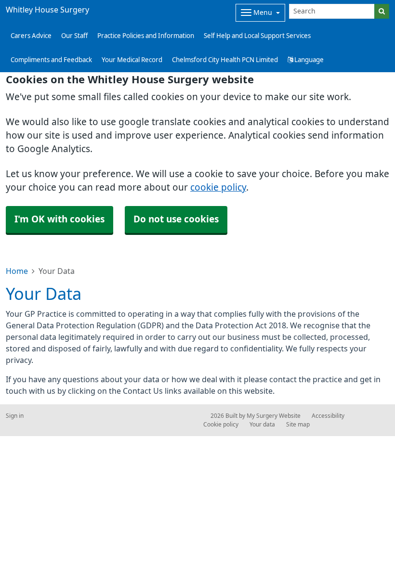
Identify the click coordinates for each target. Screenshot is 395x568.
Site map (298, 424)
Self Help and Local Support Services (257, 36)
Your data (262, 424)
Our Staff (74, 36)
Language (308, 60)
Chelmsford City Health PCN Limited (225, 60)
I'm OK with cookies (59, 219)
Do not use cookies (176, 219)
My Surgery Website (274, 416)
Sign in (15, 416)
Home (17, 271)
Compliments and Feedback (51, 60)
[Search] (381, 11)
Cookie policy (220, 424)
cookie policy (218, 187)
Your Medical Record (132, 60)
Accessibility (328, 416)
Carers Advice (31, 36)
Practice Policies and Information (145, 36)
